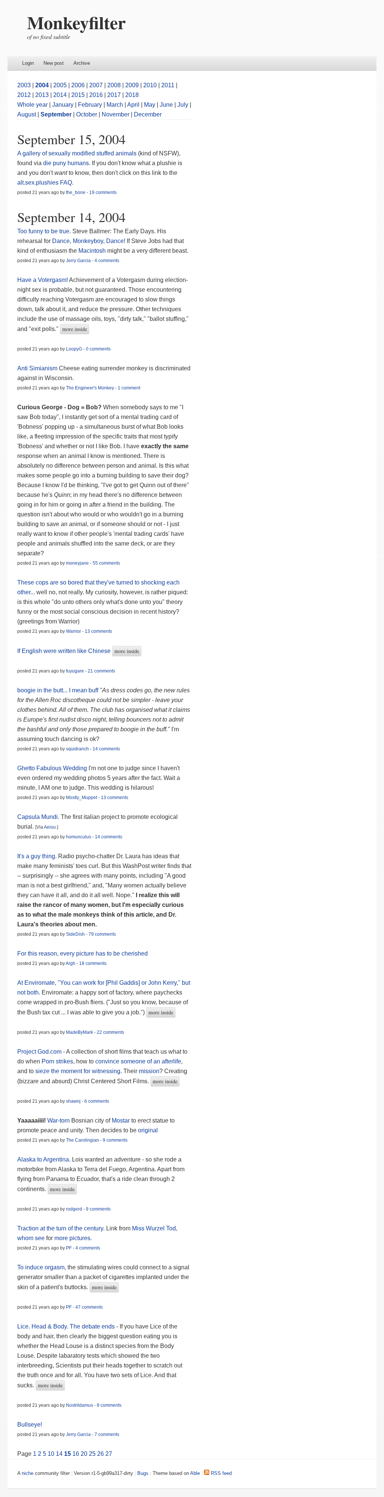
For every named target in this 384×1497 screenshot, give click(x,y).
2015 (78, 95)
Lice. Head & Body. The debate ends (66, 1326)
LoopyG (74, 349)
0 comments (98, 349)
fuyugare (75, 671)
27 (108, 1454)
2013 (42, 95)
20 (84, 1454)
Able (195, 1473)
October (86, 114)
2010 (150, 85)
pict (74, 1238)
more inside (74, 329)
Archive (82, 63)
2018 (132, 95)
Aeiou (50, 827)
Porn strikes (57, 1061)
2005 (60, 85)
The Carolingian (82, 1140)
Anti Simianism (37, 368)
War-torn (58, 1120)
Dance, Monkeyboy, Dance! (88, 241)
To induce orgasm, (42, 1267)
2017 (114, 95)
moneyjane (77, 563)
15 (67, 1454)
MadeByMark (79, 1032)
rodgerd (74, 1209)
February (90, 104)
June (166, 104)
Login (28, 63)
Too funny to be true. (44, 231)
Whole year (32, 104)
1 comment (129, 388)
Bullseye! (29, 1424)
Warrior (73, 631)
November (115, 114)
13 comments (98, 631)
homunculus (78, 836)
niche (27, 1473)
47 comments (89, 1307)
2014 (60, 95)
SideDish (75, 934)
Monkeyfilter (76, 22)
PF (69, 1248)
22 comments (110, 1032)
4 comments (106, 260)
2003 (24, 85)
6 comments (96, 1101)
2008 (114, 85)
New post (54, 63)
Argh (70, 963)
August (26, 114)
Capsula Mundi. (38, 817)
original (148, 1130)
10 (51, 1454)
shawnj (73, 1101)
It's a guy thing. (37, 856)
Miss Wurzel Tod (154, 1228)
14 (59, 1454)
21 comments (101, 671)
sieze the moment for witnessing (77, 1071)
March (114, 104)
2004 (42, 85)
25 (92, 1454)
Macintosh (92, 251)
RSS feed (220, 1473)
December (148, 114)
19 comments (103, 192)
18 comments (92, 963)
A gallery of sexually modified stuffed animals (76, 153)
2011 (167, 85)
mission (149, 1071)
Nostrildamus (79, 1405)
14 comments (106, 748)
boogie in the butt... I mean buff (57, 690)
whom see (31, 1238)
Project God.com (39, 1051)
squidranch (77, 748)
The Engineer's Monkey (90, 388)
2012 (24, 95)
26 (100, 1454)
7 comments (106, 1434)
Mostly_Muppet (81, 797)
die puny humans (66, 163)
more (61, 1238)
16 (75, 1454)
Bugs (142, 1473)
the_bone (76, 192)
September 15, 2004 (71, 139)
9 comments (115, 1140)
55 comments (106, 563)
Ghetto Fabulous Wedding (52, 768)
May (149, 104)
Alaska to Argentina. (43, 1159)
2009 (132, 85)
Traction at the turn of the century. (61, 1228)
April (133, 104)
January (63, 104)
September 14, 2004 (71, 217)
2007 (96, 85)
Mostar (121, 1120)
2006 (78, 85)
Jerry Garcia (78, 260)
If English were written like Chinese (64, 651)
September (56, 114)
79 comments (102, 934)
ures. (85, 1238)
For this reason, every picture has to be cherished (82, 953)
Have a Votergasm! (42, 280)
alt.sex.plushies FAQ (44, 182)
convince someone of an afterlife (138, 1061)
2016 (96, 95)
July (182, 104)
